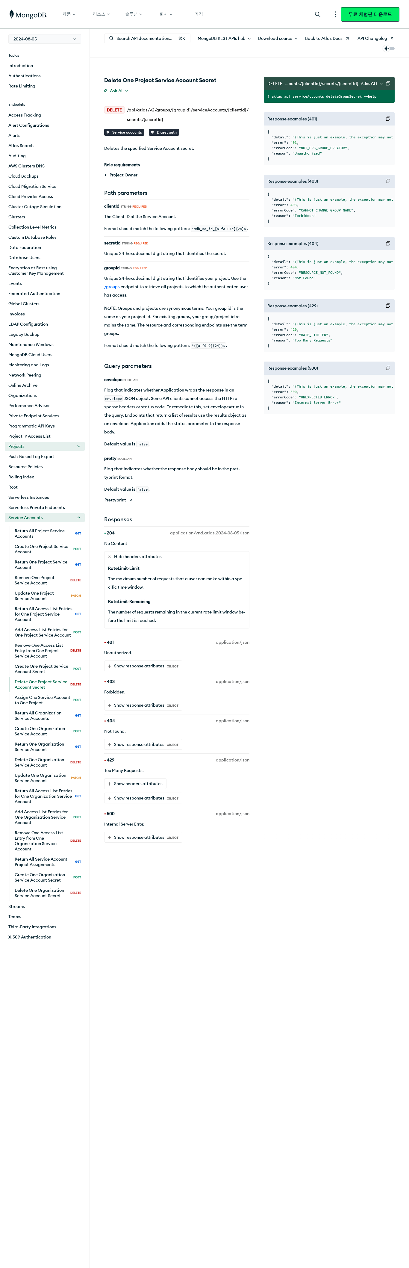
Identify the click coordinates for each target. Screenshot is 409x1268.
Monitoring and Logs (28, 365)
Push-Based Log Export (31, 456)
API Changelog (372, 38)
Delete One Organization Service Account (48, 762)
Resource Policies (25, 466)
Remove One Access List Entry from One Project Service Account (48, 651)
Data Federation (24, 247)
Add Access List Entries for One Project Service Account (48, 632)
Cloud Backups (23, 176)
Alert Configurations (28, 125)
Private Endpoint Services (33, 415)
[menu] (44, 39)
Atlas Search (21, 145)
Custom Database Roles (32, 237)
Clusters (16, 217)
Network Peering (24, 375)
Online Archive (22, 385)
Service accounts (126, 132)
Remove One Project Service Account (48, 580)
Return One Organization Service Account (48, 746)
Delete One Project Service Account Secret (48, 684)
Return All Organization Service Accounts (48, 715)
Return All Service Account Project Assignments (48, 861)
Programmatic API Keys (31, 426)
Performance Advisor (29, 405)
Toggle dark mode (389, 48)
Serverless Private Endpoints (36, 507)
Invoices (16, 314)
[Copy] (388, 84)
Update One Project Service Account (48, 595)
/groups (112, 286)
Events (15, 283)
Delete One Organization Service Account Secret (48, 893)
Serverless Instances (28, 497)
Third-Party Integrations (32, 927)
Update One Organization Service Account (48, 778)
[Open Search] (318, 14)
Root (13, 487)
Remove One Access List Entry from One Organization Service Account (48, 841)
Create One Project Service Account (48, 549)
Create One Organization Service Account (48, 731)
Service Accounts (25, 517)
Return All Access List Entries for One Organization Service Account (48, 796)
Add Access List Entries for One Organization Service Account (48, 817)
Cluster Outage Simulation (34, 206)
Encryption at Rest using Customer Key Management (36, 270)
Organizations (22, 395)
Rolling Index (21, 477)
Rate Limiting (21, 86)
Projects (16, 446)
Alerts (14, 135)
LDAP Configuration (28, 324)
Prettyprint (115, 500)
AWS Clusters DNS (26, 166)
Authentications (24, 75)
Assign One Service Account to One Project (48, 700)
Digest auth (166, 132)
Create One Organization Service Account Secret (48, 877)
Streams (16, 906)
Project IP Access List (29, 436)
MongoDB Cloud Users (30, 354)
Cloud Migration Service (32, 186)
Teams (14, 916)
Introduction (20, 65)
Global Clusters (24, 303)
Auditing (17, 155)
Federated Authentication (34, 293)
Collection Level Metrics (32, 227)
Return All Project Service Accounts (48, 533)
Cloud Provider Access (30, 196)
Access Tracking (24, 115)
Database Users (24, 257)
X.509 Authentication (29, 937)
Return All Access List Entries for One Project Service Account (48, 614)
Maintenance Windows (31, 344)
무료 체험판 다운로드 (370, 14)
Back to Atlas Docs (324, 38)
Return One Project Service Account (48, 564)
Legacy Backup (24, 334)
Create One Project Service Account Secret (48, 669)
